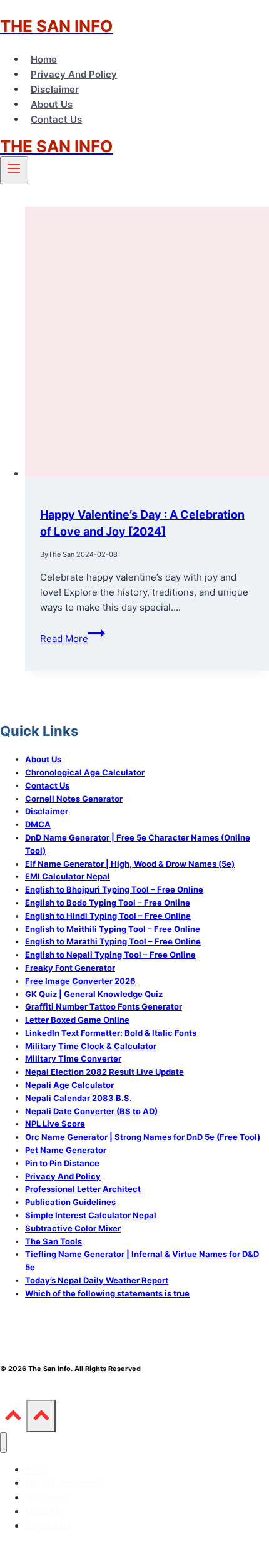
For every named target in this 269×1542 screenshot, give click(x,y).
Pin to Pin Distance (62, 1163)
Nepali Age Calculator (69, 1085)
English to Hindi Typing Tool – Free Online (108, 916)
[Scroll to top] (13, 1419)
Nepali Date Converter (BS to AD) (91, 1111)
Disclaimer (55, 89)
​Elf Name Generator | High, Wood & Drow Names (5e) (130, 864)
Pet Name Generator (65, 1150)
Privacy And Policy (74, 74)
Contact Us (56, 119)
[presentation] (147, 344)
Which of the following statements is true (107, 1293)
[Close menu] (3, 1442)
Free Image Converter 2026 (80, 981)
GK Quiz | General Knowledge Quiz (94, 994)
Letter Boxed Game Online (77, 1020)
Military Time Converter (73, 1058)
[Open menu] (14, 170)
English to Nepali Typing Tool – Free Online (110, 955)
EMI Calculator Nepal (67, 876)
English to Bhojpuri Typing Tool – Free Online (114, 889)
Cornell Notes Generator (74, 799)
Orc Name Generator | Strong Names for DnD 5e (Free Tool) (142, 1137)
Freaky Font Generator (70, 968)
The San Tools (53, 1241)
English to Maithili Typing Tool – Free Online (112, 929)
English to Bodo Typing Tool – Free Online (107, 903)
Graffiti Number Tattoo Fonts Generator (103, 1006)
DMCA (38, 824)
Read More (72, 638)
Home (44, 59)
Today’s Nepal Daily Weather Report (96, 1280)
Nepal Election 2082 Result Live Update (104, 1072)
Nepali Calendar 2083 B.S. (78, 1098)
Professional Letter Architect (83, 1189)
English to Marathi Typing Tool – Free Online (113, 941)
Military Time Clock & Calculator (90, 1046)
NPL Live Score (55, 1124)
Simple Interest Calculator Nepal (90, 1215)
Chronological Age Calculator (85, 772)
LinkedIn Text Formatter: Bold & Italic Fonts (110, 1033)
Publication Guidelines (70, 1202)
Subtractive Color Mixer (73, 1228)
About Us (52, 104)
